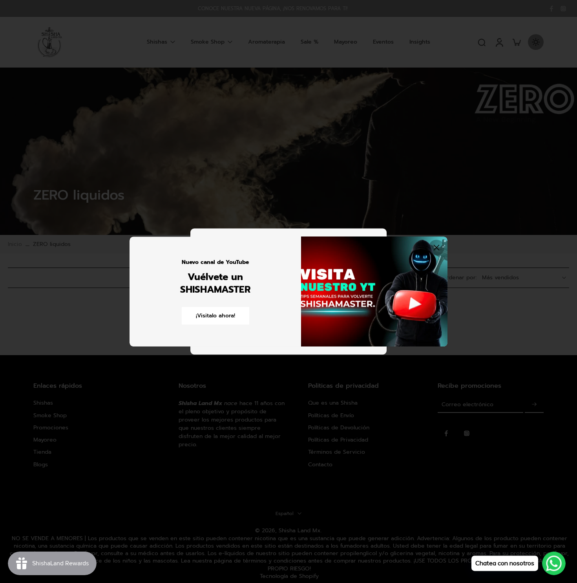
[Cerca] (436, 247)
